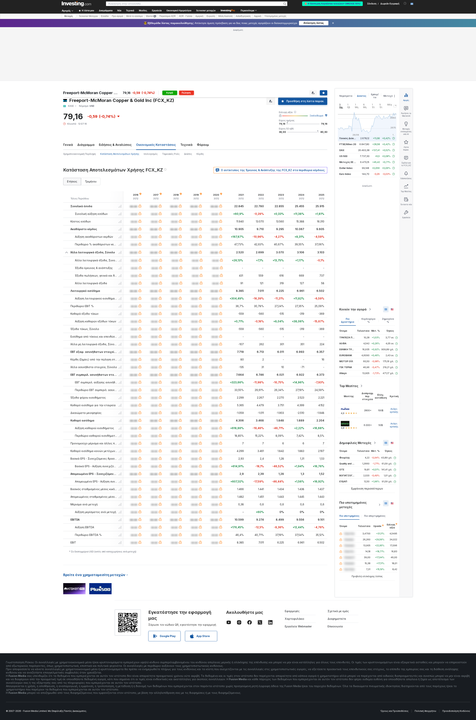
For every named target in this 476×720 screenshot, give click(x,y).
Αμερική (199, 16)
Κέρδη (200, 154)
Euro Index (345, 174)
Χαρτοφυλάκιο (294, 618)
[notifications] (405, 3)
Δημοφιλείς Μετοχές (355, 443)
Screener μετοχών (206, 10)
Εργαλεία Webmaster (298, 626)
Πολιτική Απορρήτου (425, 711)
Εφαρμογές (292, 611)
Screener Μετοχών (88, 16)
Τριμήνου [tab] (91, 181)
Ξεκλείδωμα (316, 115)
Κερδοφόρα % (368, 320)
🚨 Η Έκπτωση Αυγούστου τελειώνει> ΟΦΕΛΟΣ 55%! (332, 3)
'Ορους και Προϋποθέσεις (394, 711)
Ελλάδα (105, 16)
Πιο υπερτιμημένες (374, 515)
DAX (341, 150)
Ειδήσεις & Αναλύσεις (115, 145)
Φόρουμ (203, 145)
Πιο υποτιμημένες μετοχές (353, 505)
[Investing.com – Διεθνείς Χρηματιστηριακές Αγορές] (76, 3)
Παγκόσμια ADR (167, 16)
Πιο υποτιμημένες (349, 515)
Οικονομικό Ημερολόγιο (178, 10)
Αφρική (257, 16)
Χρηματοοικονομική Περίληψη (79, 154)
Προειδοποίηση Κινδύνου (456, 711)
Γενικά (68, 145)
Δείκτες (188, 154)
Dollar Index (346, 168)
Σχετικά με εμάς (338, 611)
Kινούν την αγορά (352, 309)
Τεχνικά (186, 145)
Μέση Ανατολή (225, 16)
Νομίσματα (345, 95)
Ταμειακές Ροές (171, 154)
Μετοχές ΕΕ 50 (348, 162)
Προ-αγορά (117, 16)
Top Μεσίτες (348, 386)
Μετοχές (388, 95)
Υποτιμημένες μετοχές (275, 16)
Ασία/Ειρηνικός (243, 16)
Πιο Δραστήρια (347, 320)
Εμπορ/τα (375, 96)
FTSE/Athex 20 (347, 144)
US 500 (343, 156)
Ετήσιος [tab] (72, 181)
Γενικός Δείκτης (348, 138)
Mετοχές (68, 16)
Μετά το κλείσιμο (134, 16)
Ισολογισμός (151, 154)
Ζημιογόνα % (388, 320)
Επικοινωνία (335, 626)
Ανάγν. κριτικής (394, 410)
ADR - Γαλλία (185, 16)
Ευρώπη (211, 16)
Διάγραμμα (85, 145)
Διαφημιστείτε (337, 618)
